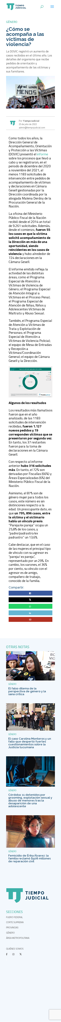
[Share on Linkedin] (30, 613)
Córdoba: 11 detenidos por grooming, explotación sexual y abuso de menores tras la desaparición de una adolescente (30, 800)
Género (11, 22)
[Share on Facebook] (30, 593)
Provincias (12, 927)
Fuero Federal (14, 917)
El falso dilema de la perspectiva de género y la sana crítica (27, 691)
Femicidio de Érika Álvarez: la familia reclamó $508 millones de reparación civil (29, 858)
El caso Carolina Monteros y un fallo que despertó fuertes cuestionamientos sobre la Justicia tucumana (29, 743)
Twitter (30, 599)
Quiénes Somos (15, 948)
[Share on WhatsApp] (30, 606)
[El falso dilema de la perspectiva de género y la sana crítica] (30, 679)
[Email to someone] (30, 619)
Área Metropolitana (17, 938)
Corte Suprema (15, 922)
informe (42, 154)
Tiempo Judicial (30, 120)
